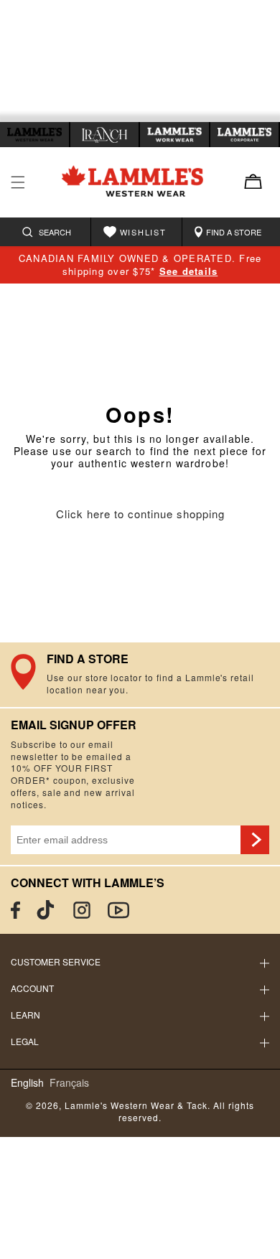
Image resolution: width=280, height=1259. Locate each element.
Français (69, 1083)
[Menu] (18, 182)
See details (188, 271)
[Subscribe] (255, 839)
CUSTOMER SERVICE (56, 961)
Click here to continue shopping (140, 514)
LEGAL (25, 1041)
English (27, 1083)
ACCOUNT (32, 988)
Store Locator (140, 674)
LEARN (25, 1014)
